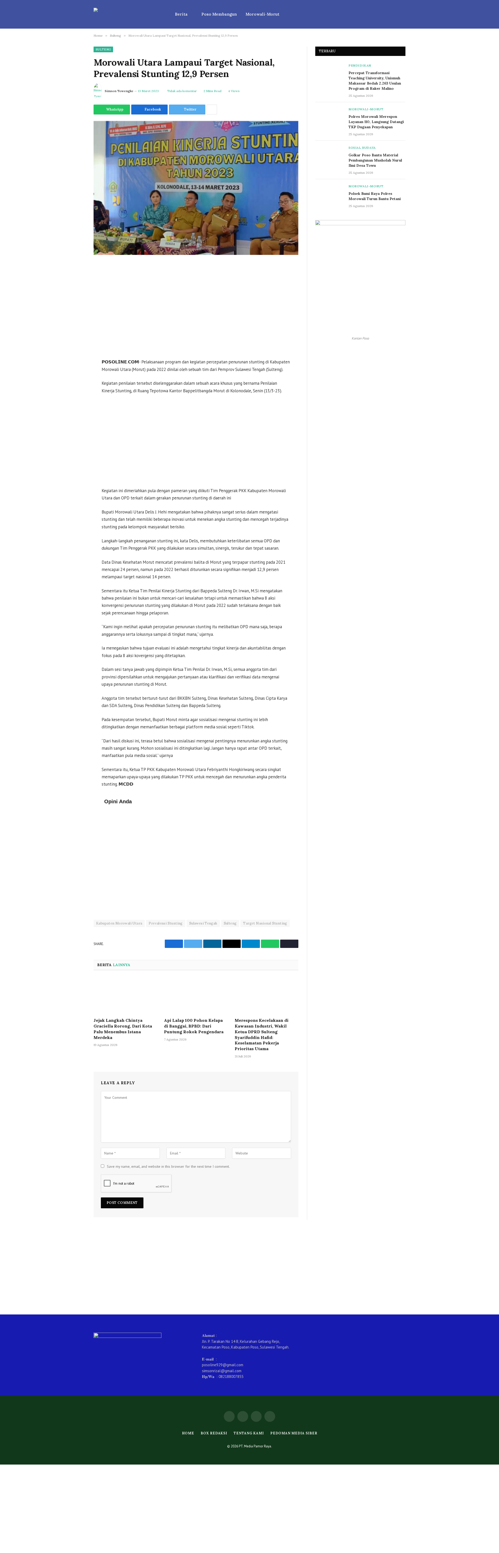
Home (188, 1433)
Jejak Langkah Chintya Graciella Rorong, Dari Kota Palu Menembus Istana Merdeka (123, 1029)
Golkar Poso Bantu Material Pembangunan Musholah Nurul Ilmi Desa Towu (375, 160)
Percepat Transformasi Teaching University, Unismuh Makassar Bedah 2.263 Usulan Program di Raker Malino (375, 80)
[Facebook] (75, 293)
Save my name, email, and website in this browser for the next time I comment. (168, 1166)
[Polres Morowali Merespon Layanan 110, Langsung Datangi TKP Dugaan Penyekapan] (329, 116)
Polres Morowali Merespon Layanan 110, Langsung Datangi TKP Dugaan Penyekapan (376, 121)
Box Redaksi (214, 1433)
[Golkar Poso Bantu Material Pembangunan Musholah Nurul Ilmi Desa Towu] (329, 155)
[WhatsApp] (75, 280)
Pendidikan (360, 65)
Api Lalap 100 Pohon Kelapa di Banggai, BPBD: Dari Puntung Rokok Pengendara (194, 1026)
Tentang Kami (249, 1433)
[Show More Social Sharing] (212, 109)
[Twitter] (75, 307)
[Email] (75, 347)
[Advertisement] (196, 307)
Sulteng (103, 49)
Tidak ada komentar (182, 91)
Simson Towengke (119, 91)
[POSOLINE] (127, 14)
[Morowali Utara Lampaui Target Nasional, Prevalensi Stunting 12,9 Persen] (196, 188)
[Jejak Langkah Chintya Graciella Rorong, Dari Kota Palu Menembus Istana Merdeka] (125, 995)
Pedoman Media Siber (293, 1433)
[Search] (403, 14)
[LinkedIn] (75, 320)
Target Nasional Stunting (265, 923)
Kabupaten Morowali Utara (119, 923)
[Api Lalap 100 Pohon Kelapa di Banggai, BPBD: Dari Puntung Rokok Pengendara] (196, 995)
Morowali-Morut (262, 14)
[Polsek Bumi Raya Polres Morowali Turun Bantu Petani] (329, 193)
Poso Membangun (219, 14)
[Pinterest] (75, 333)
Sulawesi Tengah (203, 923)
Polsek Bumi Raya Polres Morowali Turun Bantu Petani (375, 196)
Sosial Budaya (362, 148)
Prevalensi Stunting (165, 923)
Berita (181, 14)
